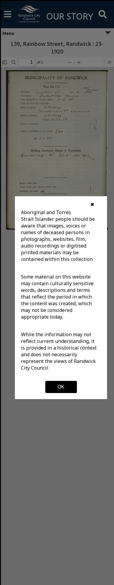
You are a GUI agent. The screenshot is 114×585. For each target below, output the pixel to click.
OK (60, 386)
